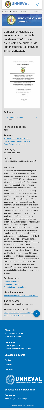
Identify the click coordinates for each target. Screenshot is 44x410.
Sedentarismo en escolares (15, 287)
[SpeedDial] (36, 313)
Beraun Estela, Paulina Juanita (16, 139)
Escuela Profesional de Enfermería (26, 11)
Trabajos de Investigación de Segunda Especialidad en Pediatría (37, 11)
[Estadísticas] (37, 4)
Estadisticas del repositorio (20, 389)
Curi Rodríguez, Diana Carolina (17, 141)
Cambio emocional (11, 281)
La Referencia (10, 369)
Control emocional (11, 284)
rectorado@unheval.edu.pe (16, 399)
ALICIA (8, 360)
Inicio (6, 11)
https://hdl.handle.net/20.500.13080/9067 (21, 296)
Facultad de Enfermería (16, 11)
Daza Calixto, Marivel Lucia (15, 144)
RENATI (8, 365)
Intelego (31, 405)
